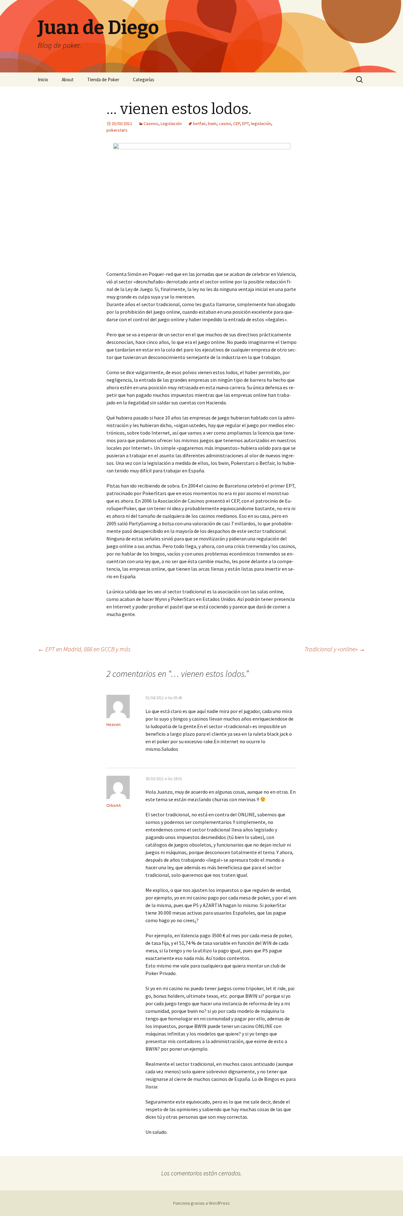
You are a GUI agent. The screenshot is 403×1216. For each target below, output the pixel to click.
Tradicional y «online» (334, 649)
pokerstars (117, 130)
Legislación (171, 123)
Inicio (43, 80)
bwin (212, 123)
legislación (261, 123)
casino (225, 123)
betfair (199, 123)
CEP (236, 123)
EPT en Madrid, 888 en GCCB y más (84, 649)
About (68, 80)
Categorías (143, 80)
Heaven (113, 724)
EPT (245, 123)
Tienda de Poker (103, 80)
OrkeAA (113, 805)
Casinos (151, 123)
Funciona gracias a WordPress (201, 1203)
